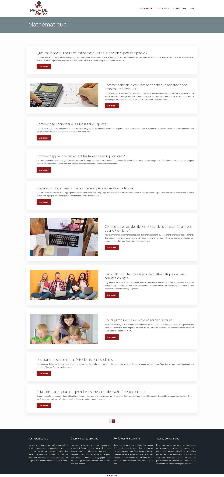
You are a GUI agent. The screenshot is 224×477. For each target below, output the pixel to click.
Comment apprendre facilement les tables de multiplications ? (81, 156)
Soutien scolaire (179, 8)
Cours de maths (162, 8)
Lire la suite (43, 67)
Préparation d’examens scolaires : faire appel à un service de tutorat (85, 188)
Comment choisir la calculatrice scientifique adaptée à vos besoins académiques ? (146, 87)
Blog (192, 8)
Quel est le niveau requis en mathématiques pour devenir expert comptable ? (92, 53)
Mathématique (146, 8)
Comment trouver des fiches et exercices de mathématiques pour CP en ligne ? (148, 228)
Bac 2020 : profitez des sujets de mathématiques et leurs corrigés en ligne (146, 276)
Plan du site (112, 475)
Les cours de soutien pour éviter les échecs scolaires (75, 359)
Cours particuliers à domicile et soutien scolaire (138, 320)
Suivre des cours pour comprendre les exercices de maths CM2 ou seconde (91, 391)
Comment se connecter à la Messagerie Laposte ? (72, 124)
